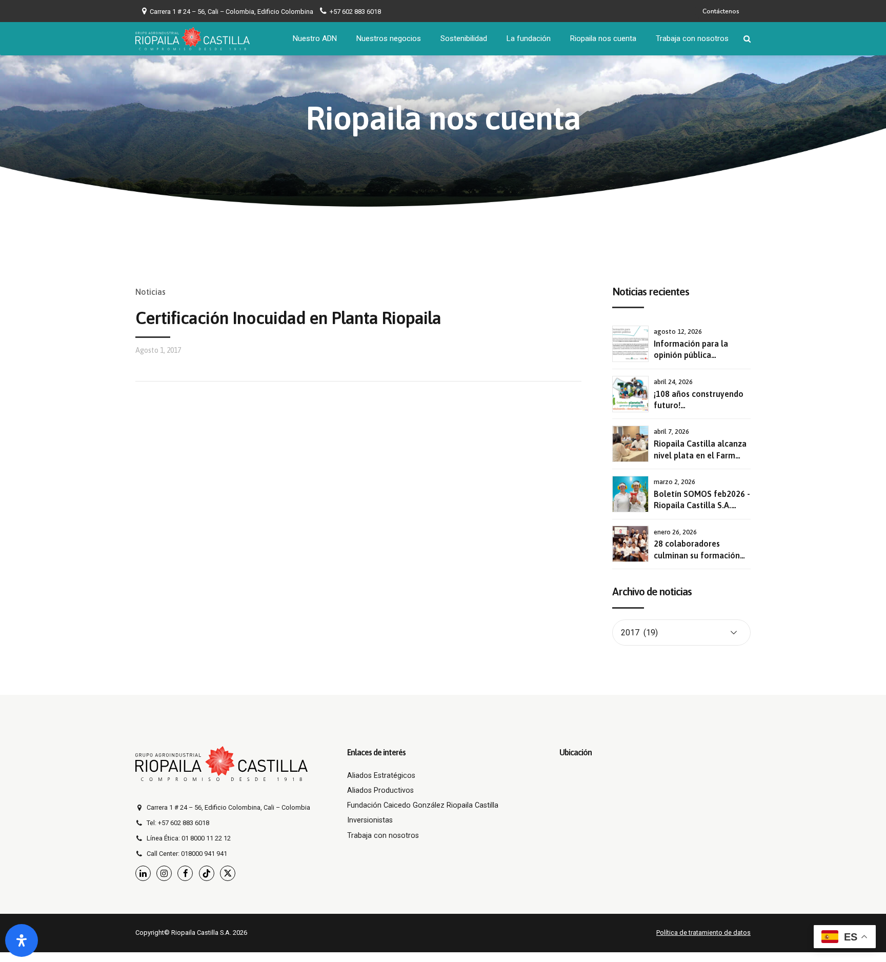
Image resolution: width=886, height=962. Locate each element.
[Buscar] (747, 39)
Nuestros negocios (388, 38)
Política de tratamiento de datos (703, 932)
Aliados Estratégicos (381, 775)
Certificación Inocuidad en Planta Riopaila (288, 318)
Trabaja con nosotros (692, 38)
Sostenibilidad (463, 38)
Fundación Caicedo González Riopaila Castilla (422, 805)
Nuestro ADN (315, 38)
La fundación (529, 38)
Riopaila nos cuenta (603, 38)
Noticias (150, 291)
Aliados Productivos (380, 790)
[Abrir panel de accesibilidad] (21, 940)
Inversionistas (370, 820)
